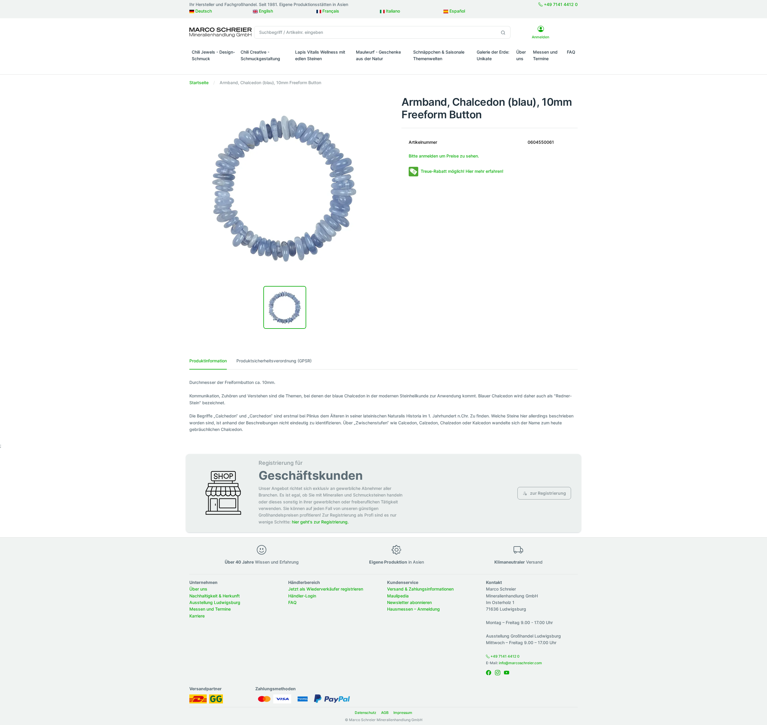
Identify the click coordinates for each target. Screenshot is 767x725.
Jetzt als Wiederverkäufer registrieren (325, 588)
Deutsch (203, 10)
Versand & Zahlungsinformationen (420, 588)
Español (456, 10)
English (265, 10)
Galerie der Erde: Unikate (493, 55)
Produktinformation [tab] (208, 360)
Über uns (521, 55)
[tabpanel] (383, 406)
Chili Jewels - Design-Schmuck (213, 55)
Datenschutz (365, 712)
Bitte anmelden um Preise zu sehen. (444, 155)
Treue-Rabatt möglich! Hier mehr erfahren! (462, 171)
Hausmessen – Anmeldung (413, 609)
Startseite (199, 82)
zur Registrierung (547, 493)
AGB (385, 712)
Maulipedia (398, 595)
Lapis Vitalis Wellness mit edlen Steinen (320, 55)
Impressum (402, 712)
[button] (213, 67)
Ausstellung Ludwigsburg (214, 602)
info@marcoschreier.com (520, 663)
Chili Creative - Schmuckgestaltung (260, 55)
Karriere (197, 615)
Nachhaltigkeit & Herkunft (214, 595)
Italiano (392, 10)
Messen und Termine (545, 55)
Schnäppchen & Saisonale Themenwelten (438, 55)
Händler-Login (302, 595)
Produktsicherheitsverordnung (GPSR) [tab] (274, 360)
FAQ (571, 52)
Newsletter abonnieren (409, 602)
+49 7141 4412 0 (560, 4)
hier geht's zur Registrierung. (320, 521)
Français (330, 10)
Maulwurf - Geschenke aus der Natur (378, 55)
